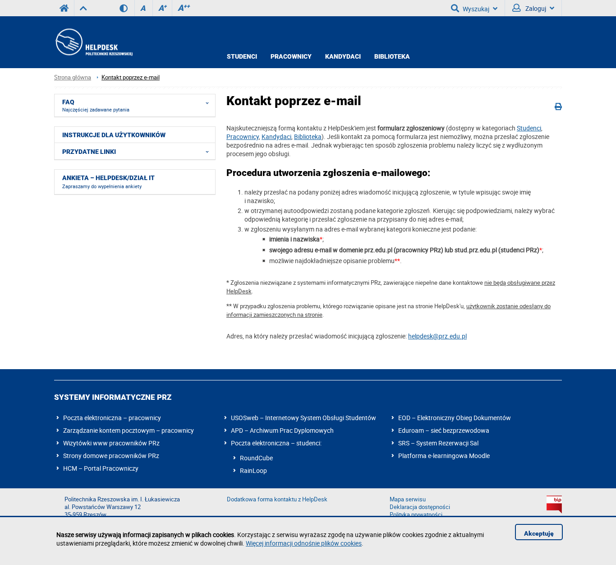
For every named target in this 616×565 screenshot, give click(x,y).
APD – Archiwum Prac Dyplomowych (282, 430)
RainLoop (253, 470)
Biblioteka (392, 56)
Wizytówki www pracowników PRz (111, 443)
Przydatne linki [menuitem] (89, 151)
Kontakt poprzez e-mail (130, 77)
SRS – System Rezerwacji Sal (438, 443)
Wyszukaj (476, 9)
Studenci (242, 56)
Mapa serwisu (408, 499)
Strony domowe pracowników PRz (111, 455)
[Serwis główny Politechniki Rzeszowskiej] (64, 8)
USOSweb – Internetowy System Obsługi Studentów (303, 417)
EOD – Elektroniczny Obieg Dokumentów (454, 417)
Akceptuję (539, 533)
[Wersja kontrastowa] (127, 8)
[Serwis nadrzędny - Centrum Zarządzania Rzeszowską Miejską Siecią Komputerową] (83, 8)
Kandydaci (343, 56)
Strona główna (72, 77)
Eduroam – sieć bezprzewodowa (443, 430)
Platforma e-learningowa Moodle (444, 455)
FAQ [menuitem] (95, 105)
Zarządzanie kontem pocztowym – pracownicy (128, 430)
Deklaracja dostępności (420, 507)
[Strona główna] (93, 42)
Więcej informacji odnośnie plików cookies (304, 543)
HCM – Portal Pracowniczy (100, 468)
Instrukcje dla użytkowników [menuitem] (113, 135)
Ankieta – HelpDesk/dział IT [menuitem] (108, 182)
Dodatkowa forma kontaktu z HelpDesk (277, 499)
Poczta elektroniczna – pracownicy (112, 417)
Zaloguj (535, 8)
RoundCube (256, 458)
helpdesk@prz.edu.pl (437, 336)
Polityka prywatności (416, 515)
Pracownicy (291, 56)
